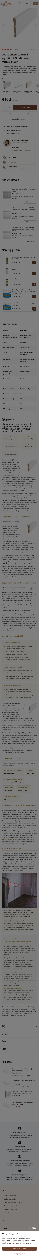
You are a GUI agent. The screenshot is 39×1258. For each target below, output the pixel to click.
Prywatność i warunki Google (23, 1243)
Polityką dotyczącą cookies (9, 1238)
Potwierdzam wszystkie (19, 1248)
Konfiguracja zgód (19, 1254)
